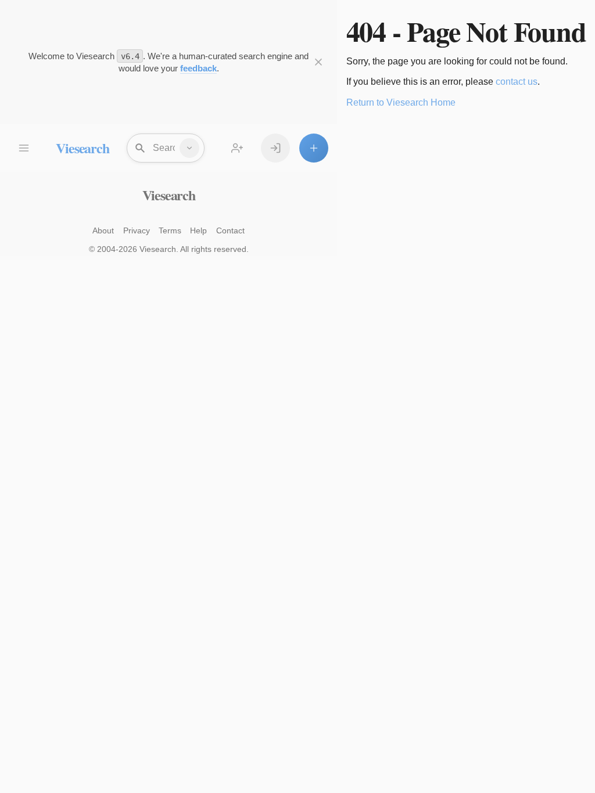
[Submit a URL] (313, 148)
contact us (516, 81)
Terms (170, 230)
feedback (198, 68)
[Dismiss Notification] (318, 62)
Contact (230, 230)
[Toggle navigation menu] (23, 148)
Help (198, 230)
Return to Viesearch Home (401, 102)
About (103, 230)
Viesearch (82, 148)
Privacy (136, 230)
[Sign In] (275, 148)
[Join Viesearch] (237, 148)
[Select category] (189, 148)
